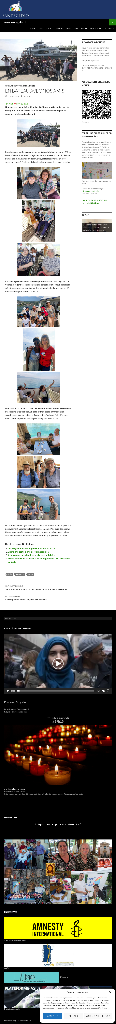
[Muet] (103, 690)
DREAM (84, 29)
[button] (110, 992)
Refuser (73, 1016)
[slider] (55, 691)
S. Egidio (108, 29)
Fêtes (68, 29)
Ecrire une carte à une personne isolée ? (28, 551)
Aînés (41, 29)
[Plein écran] (108, 690)
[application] (58, 664)
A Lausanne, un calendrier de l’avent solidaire (31, 555)
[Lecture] (8, 690)
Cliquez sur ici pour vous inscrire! (58, 824)
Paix (76, 29)
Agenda (32, 29)
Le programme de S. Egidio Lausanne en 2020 (31, 548)
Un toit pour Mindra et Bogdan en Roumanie (26, 598)
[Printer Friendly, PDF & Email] (17, 103)
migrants (20, 574)
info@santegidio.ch (90, 191)
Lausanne (27, 96)
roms (30, 574)
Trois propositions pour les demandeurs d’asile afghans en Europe (36, 588)
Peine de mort (96, 29)
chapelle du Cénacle (16, 789)
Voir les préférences (98, 1016)
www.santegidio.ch (15, 22)
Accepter (52, 1016)
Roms (49, 29)
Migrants (59, 29)
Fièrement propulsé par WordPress (17, 1020)
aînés (9, 574)
